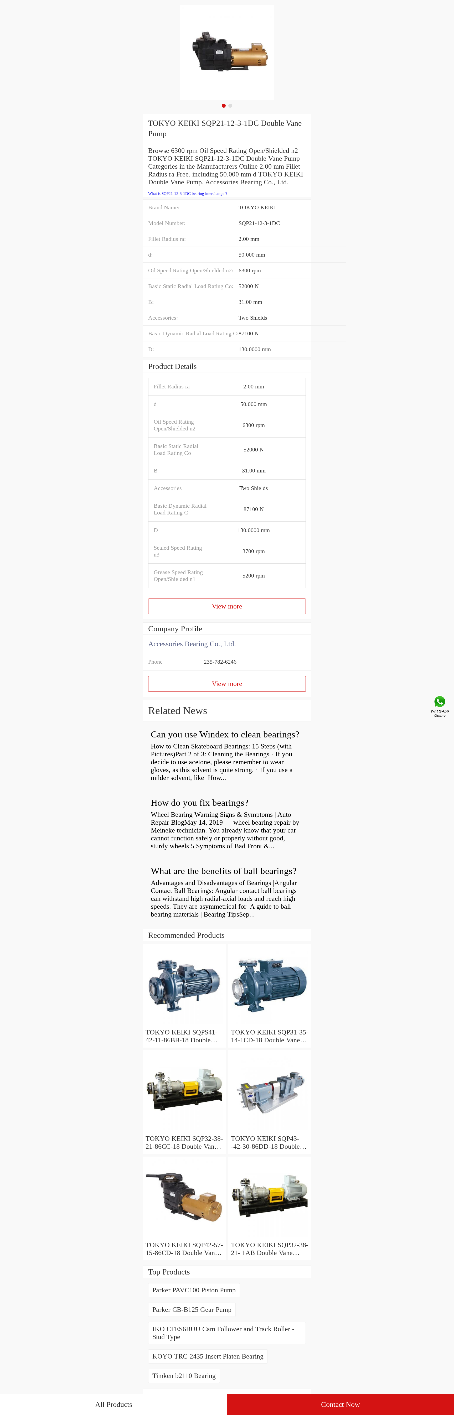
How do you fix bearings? (200, 803)
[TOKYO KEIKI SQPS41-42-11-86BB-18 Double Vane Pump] (184, 1024)
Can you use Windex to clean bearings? (225, 734)
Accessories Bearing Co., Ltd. (192, 644)
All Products (113, 1404)
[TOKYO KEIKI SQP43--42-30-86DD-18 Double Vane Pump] (269, 1131)
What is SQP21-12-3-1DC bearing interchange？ (188, 193)
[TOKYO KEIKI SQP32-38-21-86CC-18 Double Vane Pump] (184, 1131)
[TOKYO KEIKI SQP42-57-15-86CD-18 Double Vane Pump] (184, 1237)
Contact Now (340, 1404)
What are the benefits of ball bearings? (224, 871)
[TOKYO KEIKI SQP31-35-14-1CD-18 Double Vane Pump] (269, 1024)
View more (227, 606)
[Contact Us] (440, 707)
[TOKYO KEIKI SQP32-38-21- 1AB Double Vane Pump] (269, 1237)
